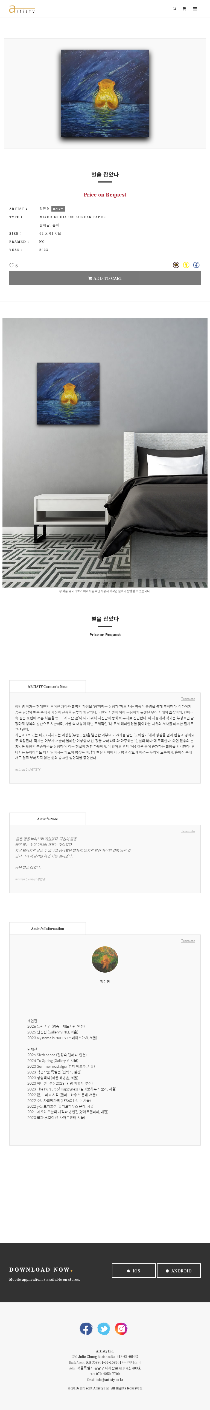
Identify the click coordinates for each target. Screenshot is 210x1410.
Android (181, 1270)
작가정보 (58, 209)
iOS (136, 1270)
